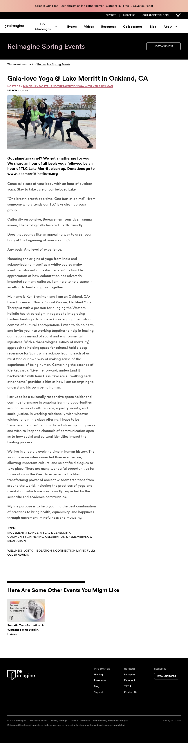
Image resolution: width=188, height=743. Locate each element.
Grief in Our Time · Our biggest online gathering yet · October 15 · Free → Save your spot (94, 6)
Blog (153, 26)
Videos (89, 26)
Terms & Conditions (80, 720)
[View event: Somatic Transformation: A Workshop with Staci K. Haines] (26, 610)
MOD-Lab (176, 720)
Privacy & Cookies (38, 720)
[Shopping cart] (178, 14)
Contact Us (130, 692)
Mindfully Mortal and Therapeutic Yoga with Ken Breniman (68, 86)
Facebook (129, 680)
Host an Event (163, 46)
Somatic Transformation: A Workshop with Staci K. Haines (25, 630)
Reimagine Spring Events (53, 64)
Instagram (129, 674)
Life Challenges (43, 26)
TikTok (127, 686)
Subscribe (129, 15)
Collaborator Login (155, 15)
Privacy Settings (59, 720)
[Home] (14, 26)
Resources (108, 26)
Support (111, 15)
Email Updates (166, 676)
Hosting (98, 674)
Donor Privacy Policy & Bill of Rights (110, 720)
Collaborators (132, 26)
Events (72, 26)
